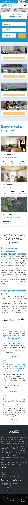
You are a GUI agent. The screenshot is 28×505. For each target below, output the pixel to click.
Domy (4, 473)
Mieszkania (5, 471)
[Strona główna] (14, 432)
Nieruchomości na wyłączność (11, 128)
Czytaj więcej (14, 356)
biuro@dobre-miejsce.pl (10, 490)
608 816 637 (9, 1)
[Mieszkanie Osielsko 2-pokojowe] (14, 180)
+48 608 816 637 (8, 488)
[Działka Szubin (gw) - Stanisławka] (14, 211)
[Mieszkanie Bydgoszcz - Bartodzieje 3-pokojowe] (14, 150)
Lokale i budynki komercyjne (10, 476)
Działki (4, 474)
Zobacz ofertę (13, 58)
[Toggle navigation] (25, 5)
